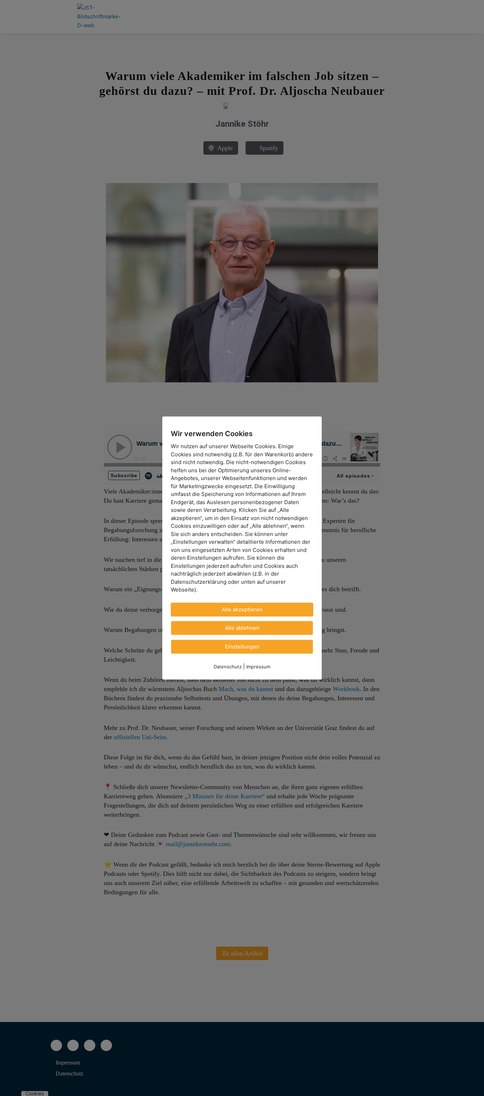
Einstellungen (242, 646)
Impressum (258, 666)
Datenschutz (228, 666)
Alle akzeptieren (242, 609)
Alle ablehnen (242, 627)
